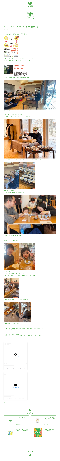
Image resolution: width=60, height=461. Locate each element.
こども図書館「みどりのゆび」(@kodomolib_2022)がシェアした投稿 (15, 368)
